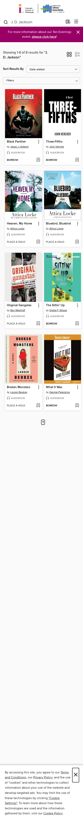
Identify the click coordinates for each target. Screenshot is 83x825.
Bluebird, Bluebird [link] (58, 223)
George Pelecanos (59, 392)
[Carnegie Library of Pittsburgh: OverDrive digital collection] (41, 8)
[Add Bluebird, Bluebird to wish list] (77, 242)
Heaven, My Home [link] (19, 223)
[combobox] (33, 22)
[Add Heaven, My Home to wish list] (38, 242)
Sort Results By (13, 69)
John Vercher (56, 146)
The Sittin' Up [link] (55, 305)
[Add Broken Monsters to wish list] (38, 405)
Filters (10, 80)
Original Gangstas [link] (19, 305)
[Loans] (68, 22)
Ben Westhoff (17, 310)
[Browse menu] (76, 21)
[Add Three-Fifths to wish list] (77, 160)
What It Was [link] (54, 387)
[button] (69, 56)
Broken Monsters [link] (18, 387)
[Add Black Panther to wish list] (38, 160)
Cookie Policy (52, 813)
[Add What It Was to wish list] (77, 405)
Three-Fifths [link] (54, 142)
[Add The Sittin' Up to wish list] (77, 323)
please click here (44, 37)
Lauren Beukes (18, 392)
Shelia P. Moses (58, 310)
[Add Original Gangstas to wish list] (38, 323)
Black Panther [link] (16, 142)
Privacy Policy (42, 777)
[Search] (5, 22)
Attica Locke (17, 228)
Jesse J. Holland (19, 146)
